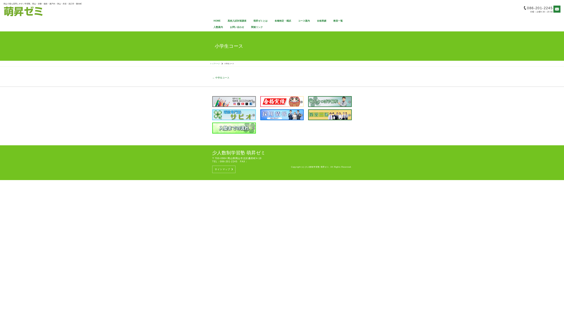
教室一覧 (338, 21)
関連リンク (257, 27)
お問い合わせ (237, 27)
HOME (217, 21)
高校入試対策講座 (237, 21)
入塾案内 (218, 27)
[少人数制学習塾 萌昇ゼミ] (23, 11)
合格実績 (321, 21)
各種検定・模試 (283, 21)
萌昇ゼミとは (261, 21)
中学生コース (220, 77)
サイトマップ (222, 169)
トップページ (215, 63)
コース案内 (304, 21)
